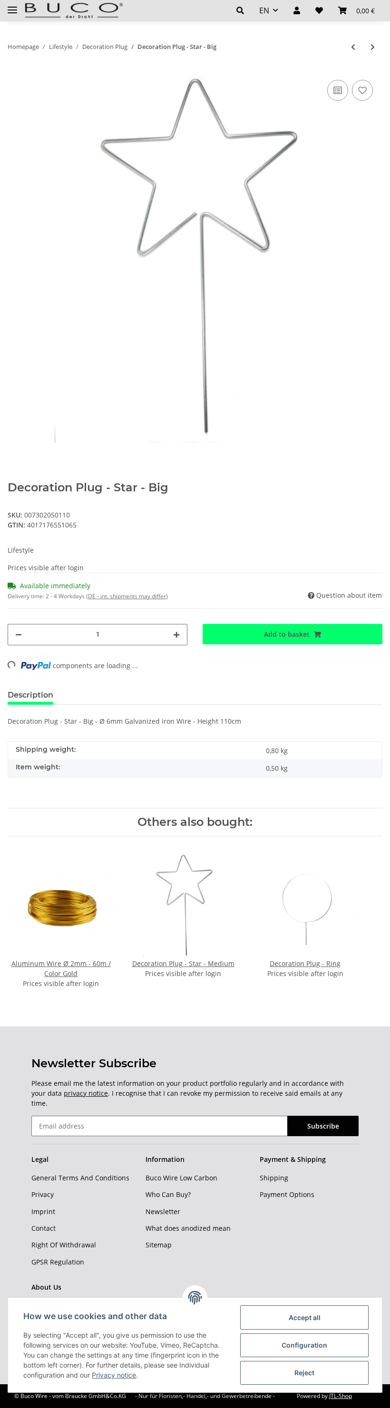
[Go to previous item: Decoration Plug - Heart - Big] (353, 47)
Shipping (274, 1177)
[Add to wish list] (362, 90)
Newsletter (163, 1211)
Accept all (305, 1317)
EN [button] (264, 10)
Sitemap (159, 1244)
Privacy (42, 1194)
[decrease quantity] (18, 634)
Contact (43, 1228)
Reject (304, 1373)
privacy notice (86, 1093)
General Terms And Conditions (80, 1177)
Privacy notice (114, 1375)
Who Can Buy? (168, 1194)
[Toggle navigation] (12, 6)
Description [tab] (30, 694)
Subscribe (323, 1125)
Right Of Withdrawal (63, 1244)
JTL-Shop (340, 1396)
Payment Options (287, 1194)
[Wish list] (319, 10)
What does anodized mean (188, 1228)
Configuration (304, 1345)
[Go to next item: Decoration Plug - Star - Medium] (372, 47)
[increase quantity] (176, 634)
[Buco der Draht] (74, 10)
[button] (240, 10)
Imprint (43, 1211)
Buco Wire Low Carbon (181, 1177)
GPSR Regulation (57, 1261)
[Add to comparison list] (337, 90)
